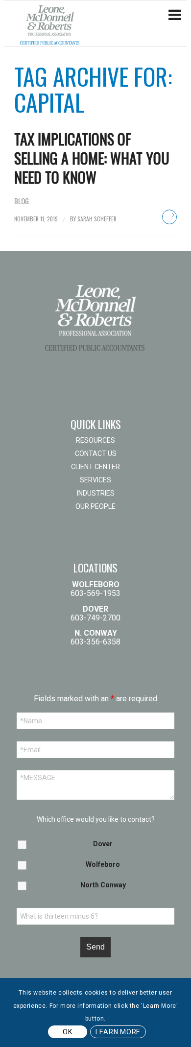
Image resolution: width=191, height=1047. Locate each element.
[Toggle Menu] (175, 15)
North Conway (103, 885)
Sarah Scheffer (97, 218)
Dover (103, 844)
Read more (169, 217)
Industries (96, 493)
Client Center (95, 467)
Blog (21, 201)
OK (67, 1032)
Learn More (118, 1032)
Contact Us (96, 453)
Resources (95, 440)
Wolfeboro (103, 864)
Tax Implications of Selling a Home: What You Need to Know (91, 158)
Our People (95, 506)
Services (95, 480)
